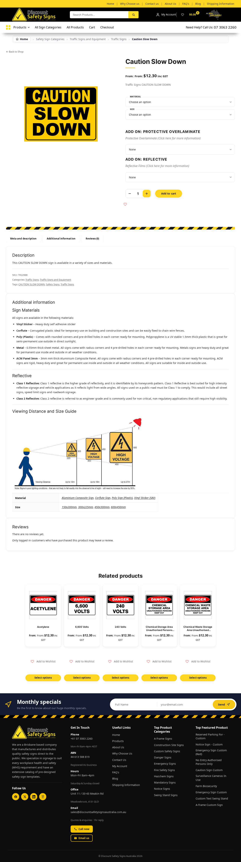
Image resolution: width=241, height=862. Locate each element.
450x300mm (102, 507)
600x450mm (118, 507)
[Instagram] (42, 796)
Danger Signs (162, 757)
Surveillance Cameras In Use (211, 777)
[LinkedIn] (33, 796)
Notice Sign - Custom (209, 744)
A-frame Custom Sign (209, 805)
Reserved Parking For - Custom (210, 736)
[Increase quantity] (147, 193)
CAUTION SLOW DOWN (31, 284)
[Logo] (8, 27)
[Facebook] (15, 796)
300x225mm (85, 507)
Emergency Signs (165, 763)
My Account (119, 766)
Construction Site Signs (169, 745)
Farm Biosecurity (206, 786)
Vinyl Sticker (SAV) (144, 498)
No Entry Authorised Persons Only (209, 762)
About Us (118, 747)
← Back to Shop (15, 51)
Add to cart (168, 193)
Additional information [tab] (61, 238)
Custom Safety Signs (167, 751)
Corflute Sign (102, 498)
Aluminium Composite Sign (78, 498)
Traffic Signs (119, 39)
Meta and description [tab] (23, 238)
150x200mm (69, 507)
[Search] (133, 14)
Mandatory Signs (165, 782)
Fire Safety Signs (164, 770)
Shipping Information (126, 785)
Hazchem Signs (164, 776)
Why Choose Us (122, 753)
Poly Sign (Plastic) (122, 498)
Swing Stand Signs (166, 795)
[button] (43, 661)
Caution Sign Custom (209, 770)
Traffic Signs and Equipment (88, 39)
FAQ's (115, 772)
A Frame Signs (163, 738)
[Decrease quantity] (130, 193)
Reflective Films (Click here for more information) (157, 166)
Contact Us (119, 760)
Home (116, 735)
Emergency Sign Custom (211, 792)
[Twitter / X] (24, 796)
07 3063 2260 (225, 27)
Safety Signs (52, 284)
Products (118, 741)
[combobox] (99, 14)
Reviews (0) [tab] (92, 238)
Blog (115, 778)
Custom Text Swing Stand (212, 798)
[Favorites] (182, 15)
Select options (43, 677)
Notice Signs (162, 788)
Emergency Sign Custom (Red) (211, 752)
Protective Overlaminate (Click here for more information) (163, 138)
